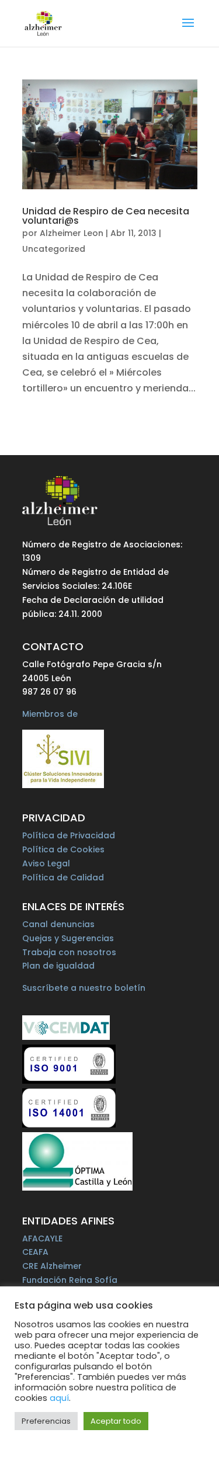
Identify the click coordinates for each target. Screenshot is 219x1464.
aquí (59, 1398)
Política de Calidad (63, 877)
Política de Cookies (63, 849)
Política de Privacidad (68, 835)
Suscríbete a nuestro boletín (83, 988)
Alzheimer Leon (71, 233)
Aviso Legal (46, 863)
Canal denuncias (58, 924)
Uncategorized (53, 249)
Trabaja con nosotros (69, 952)
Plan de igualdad (58, 966)
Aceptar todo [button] (116, 1421)
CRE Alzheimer (52, 1266)
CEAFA (35, 1252)
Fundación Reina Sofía (69, 1280)
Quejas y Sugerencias (68, 938)
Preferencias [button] (46, 1421)
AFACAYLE (42, 1238)
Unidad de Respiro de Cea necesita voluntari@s (105, 215)
